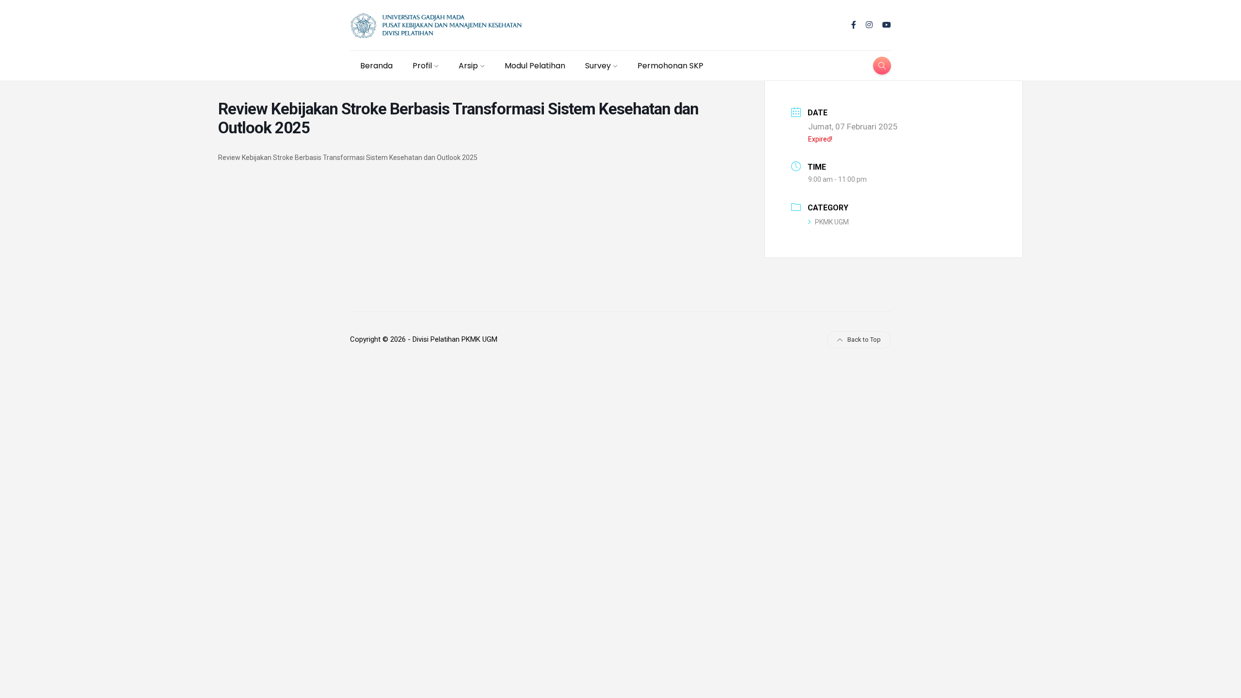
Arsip (468, 65)
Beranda (376, 65)
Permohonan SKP (670, 65)
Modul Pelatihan (535, 65)
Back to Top (864, 339)
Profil (422, 65)
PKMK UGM (832, 222)
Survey (598, 65)
